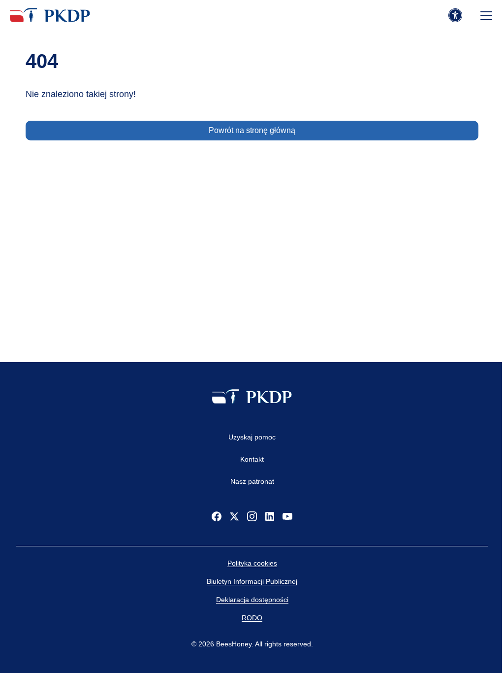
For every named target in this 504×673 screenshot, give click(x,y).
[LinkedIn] (270, 516)
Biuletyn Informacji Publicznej (252, 581)
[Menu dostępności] (455, 15)
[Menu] (486, 16)
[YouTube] (287, 516)
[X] (234, 516)
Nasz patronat (252, 481)
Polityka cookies (252, 563)
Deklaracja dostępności (252, 600)
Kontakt (252, 459)
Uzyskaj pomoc (252, 437)
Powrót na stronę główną (252, 130)
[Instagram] (252, 516)
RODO (252, 618)
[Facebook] (216, 516)
